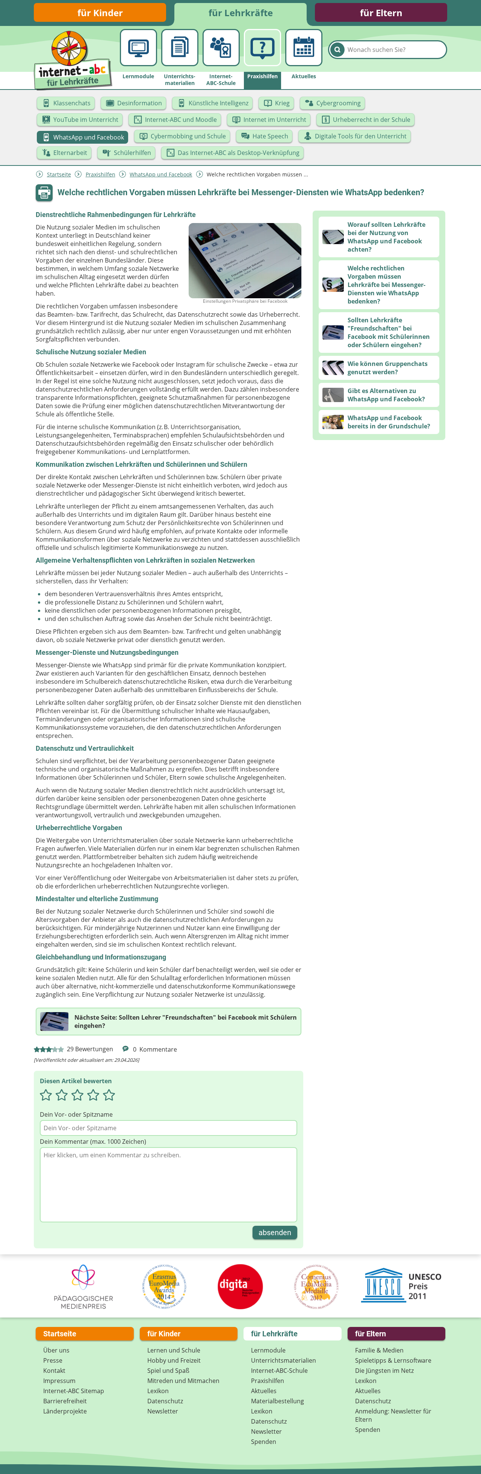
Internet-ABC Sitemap (73, 1391)
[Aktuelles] (303, 47)
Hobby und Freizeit (174, 1360)
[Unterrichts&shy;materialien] (179, 47)
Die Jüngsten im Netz (384, 1370)
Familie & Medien (379, 1350)
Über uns (56, 1350)
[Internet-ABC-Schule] (221, 47)
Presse (52, 1360)
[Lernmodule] (138, 47)
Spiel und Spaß (168, 1370)
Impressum (59, 1381)
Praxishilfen (100, 174)
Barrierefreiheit (65, 1401)
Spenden (263, 1442)
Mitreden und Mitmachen (183, 1381)
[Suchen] (337, 50)
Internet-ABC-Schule (279, 1370)
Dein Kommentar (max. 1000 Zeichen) (93, 1141)
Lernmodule (268, 1350)
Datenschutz (165, 1401)
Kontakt (54, 1370)
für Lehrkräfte (241, 12)
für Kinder (100, 12)
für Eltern (381, 12)
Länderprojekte (65, 1411)
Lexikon (158, 1391)
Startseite (59, 174)
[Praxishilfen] (262, 47)
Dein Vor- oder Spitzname (76, 1114)
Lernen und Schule (173, 1350)
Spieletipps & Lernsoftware (393, 1360)
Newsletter (162, 1411)
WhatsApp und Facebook (161, 174)
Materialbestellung (277, 1401)
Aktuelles (264, 1391)
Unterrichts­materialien (283, 1360)
